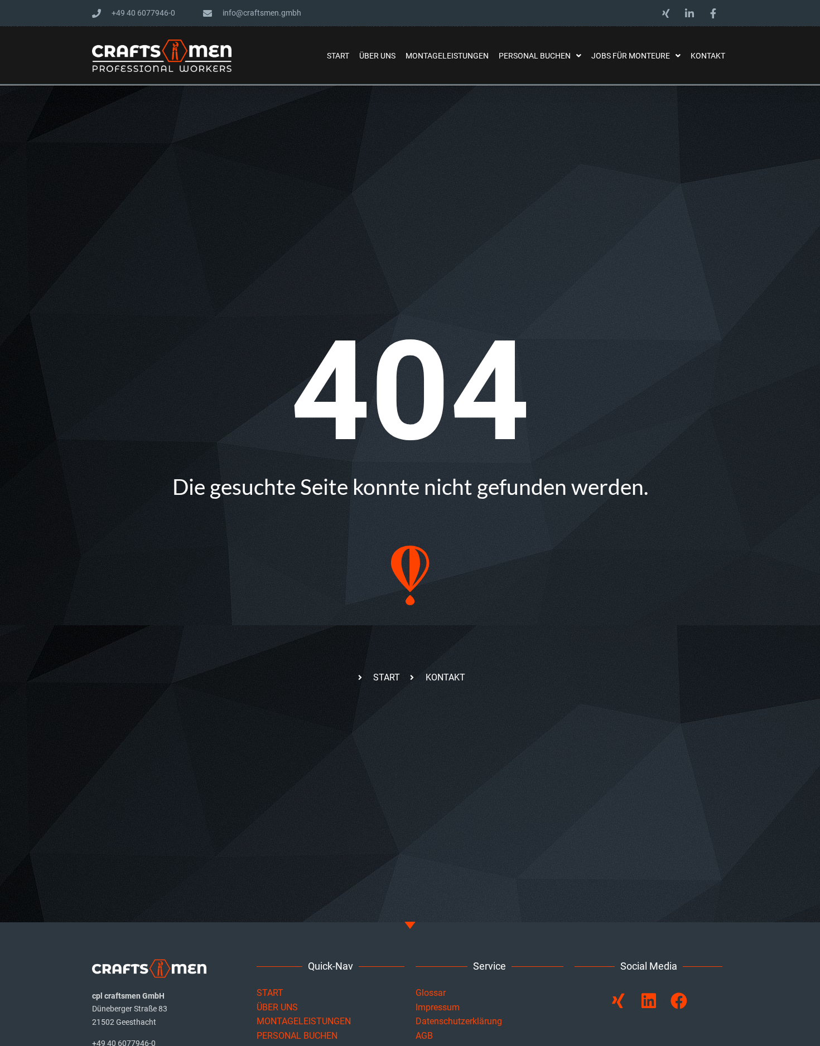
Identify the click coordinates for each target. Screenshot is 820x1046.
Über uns (377, 55)
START (271, 992)
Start (338, 55)
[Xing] (619, 1001)
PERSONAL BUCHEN (297, 1035)
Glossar (431, 992)
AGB (424, 1035)
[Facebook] (679, 1001)
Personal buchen (535, 55)
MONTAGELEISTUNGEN (304, 1021)
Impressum (438, 1007)
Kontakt (708, 55)
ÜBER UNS (277, 1007)
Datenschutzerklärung (459, 1021)
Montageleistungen (447, 55)
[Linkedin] (649, 1001)
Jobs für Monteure (630, 55)
